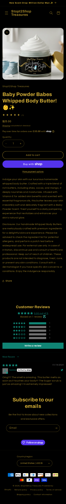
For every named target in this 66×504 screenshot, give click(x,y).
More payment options (33, 172)
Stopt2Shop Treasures (31, 486)
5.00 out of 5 (41, 313)
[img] (10, 365)
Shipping (6, 126)
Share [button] (9, 281)
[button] (6, 13)
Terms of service (54, 490)
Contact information (43, 494)
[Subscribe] (56, 428)
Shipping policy (24, 494)
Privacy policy (36, 490)
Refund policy (20, 490)
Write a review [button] (33, 345)
